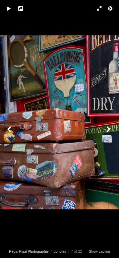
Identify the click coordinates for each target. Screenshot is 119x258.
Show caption (99, 251)
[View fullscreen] (95, 8)
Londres (60, 251)
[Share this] (26, 8)
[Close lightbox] (110, 8)
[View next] (109, 129)
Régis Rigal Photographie (29, 251)
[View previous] (10, 129)
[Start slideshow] (9, 8)
